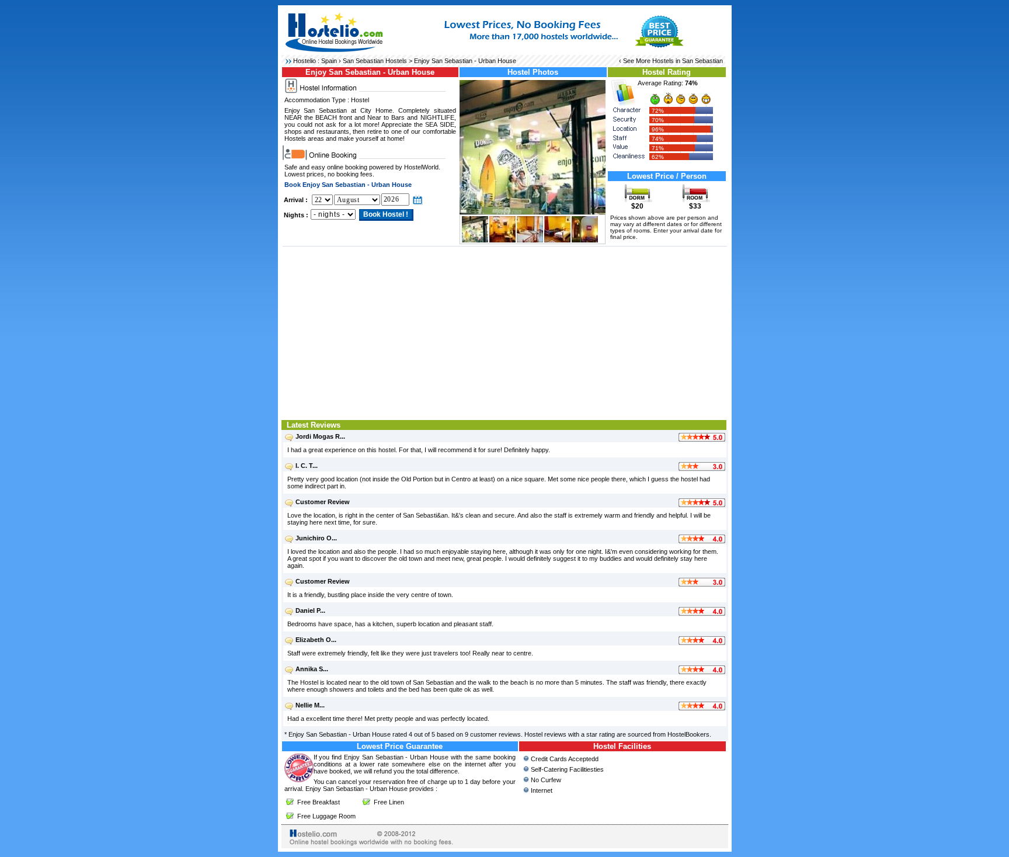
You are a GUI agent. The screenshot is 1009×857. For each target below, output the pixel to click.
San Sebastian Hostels (375, 60)
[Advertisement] (505, 332)
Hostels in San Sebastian (687, 60)
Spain (329, 60)
